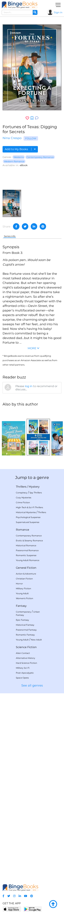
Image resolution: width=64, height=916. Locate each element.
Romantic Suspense (26, 555)
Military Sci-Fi (23, 668)
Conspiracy (21, 492)
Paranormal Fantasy (26, 630)
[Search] (35, 12)
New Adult (36, 639)
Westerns (18, 157)
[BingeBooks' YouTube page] (25, 896)
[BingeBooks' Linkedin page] (20, 896)
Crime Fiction (23, 502)
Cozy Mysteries (23, 497)
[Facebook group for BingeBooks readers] (3, 896)
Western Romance (14, 161)
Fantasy (21, 605)
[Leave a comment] (36, 118)
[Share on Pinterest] (43, 226)
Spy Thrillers (36, 492)
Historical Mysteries (26, 512)
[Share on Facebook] (16, 226)
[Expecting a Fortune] (12, 203)
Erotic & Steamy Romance (29, 540)
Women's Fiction (24, 598)
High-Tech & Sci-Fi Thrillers (29, 507)
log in (28, 386)
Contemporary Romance (40, 157)
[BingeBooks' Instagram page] (14, 896)
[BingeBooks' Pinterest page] (31, 896)
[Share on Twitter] (25, 226)
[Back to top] (53, 904)
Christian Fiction (24, 578)
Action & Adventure (26, 573)
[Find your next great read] (20, 5)
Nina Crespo (12, 138)
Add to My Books (17, 149)
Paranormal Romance (27, 550)
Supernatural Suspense (27, 522)
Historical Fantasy (25, 625)
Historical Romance (26, 545)
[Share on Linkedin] (34, 226)
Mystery (34, 486)
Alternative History (25, 658)
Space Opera (22, 677)
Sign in (58, 12)
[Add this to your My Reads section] (32, 118)
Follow (30, 138)
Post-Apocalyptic (25, 673)
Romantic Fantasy (25, 634)
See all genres (32, 685)
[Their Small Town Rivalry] (13, 432)
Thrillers (21, 486)
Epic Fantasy (22, 620)
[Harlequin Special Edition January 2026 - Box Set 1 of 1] (38, 432)
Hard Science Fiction (26, 663)
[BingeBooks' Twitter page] (8, 896)
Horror (19, 583)
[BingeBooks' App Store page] (12, 909)
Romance (22, 529)
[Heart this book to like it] (27, 118)
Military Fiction (23, 588)
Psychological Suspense (28, 517)
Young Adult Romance (27, 560)
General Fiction (26, 567)
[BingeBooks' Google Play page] (32, 909)
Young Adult (22, 593)
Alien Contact (23, 653)
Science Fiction (26, 647)
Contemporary (23, 611)
